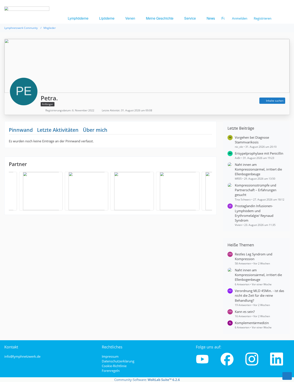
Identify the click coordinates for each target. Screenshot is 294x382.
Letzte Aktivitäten (58, 129)
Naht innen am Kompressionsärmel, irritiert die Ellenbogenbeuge (258, 169)
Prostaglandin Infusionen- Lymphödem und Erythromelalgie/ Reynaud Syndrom (254, 213)
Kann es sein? (245, 311)
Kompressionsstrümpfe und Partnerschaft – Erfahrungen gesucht (255, 190)
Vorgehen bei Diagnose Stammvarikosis (252, 139)
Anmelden (239, 18)
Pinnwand (21, 129)
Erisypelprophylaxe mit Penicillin (259, 153)
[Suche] (282, 18)
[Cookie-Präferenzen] (287, 376)
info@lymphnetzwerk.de (22, 356)
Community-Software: (147, 379)
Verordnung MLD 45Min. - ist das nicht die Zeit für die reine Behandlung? (259, 295)
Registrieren (262, 18)
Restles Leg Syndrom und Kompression (253, 256)
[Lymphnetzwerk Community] (26, 25)
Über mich (95, 129)
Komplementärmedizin (252, 323)
